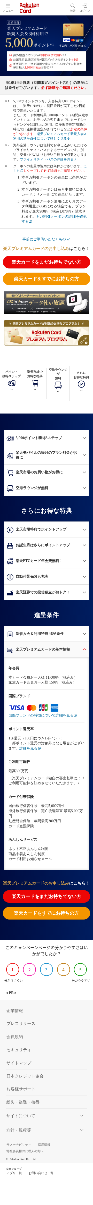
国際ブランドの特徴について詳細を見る (41, 715)
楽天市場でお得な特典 (35, 374)
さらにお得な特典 (81, 375)
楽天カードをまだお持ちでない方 (46, 262)
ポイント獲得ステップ (11, 374)
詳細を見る (28, 748)
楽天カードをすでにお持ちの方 (46, 278)
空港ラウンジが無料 (58, 374)
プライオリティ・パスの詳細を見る (47, 159)
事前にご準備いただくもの (44, 239)
